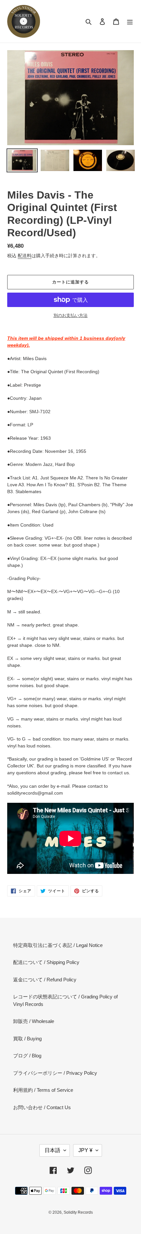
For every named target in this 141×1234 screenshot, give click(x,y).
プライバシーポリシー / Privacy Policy (55, 1073)
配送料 (24, 255)
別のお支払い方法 (70, 315)
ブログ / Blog (27, 1055)
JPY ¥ (85, 1150)
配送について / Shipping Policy (46, 962)
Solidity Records (78, 1212)
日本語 (52, 1150)
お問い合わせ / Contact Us (42, 1107)
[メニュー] (130, 21)
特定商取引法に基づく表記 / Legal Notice (58, 945)
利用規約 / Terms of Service (43, 1090)
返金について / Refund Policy (44, 979)
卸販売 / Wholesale (33, 1021)
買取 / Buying (27, 1038)
